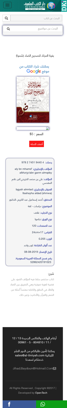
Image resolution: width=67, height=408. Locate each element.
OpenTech (41, 392)
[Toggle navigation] (7, 5)
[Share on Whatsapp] (48, 404)
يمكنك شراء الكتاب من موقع (34, 68)
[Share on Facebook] (14, 404)
